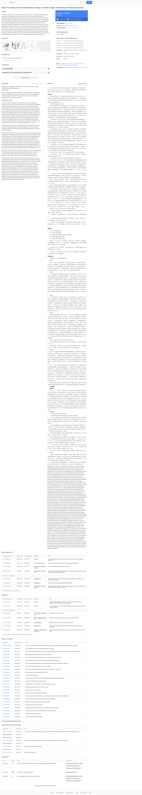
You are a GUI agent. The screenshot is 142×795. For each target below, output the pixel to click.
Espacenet (65, 67)
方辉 (76, 25)
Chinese (70, 23)
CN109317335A (6, 666)
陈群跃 (62, 25)
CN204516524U (6, 648)
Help (90, 792)
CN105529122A (6, 669)
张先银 (66, 25)
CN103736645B (6, 586)
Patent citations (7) (63, 63)
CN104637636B (6, 696)
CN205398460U (6, 698)
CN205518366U (6, 660)
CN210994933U (6, 675)
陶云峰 (72, 25)
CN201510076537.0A (8, 740)
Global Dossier (72, 67)
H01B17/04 (7, 58)
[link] (12, 58)
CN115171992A (6, 606)
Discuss (85, 67)
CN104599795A (6, 571)
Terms (76, 792)
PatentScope (79, 67)
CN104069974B (6, 672)
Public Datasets (69, 792)
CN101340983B (6, 578)
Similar (80, 19)
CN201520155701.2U (8, 752)
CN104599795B (6, 651)
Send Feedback (60, 792)
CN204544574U (6, 716)
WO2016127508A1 (7, 645)
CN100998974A (6, 559)
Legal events (77, 63)
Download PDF (62, 19)
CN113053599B (6, 625)
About (52, 792)
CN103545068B (6, 583)
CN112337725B (6, 613)
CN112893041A (6, 704)
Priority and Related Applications (70, 65)
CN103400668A (6, 566)
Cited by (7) (71, 63)
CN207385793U (6, 707)
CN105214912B (6, 713)
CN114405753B (6, 630)
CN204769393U (6, 690)
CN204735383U (6, 687)
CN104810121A (6, 684)
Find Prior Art (72, 19)
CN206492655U (6, 681)
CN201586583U (6, 563)
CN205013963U (6, 710)
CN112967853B (6, 617)
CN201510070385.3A (8, 731)
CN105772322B (6, 657)
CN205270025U (6, 678)
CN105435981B (6, 693)
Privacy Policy (83, 792)
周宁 (69, 25)
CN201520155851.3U (8, 746)
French (66, 23)
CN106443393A (6, 601)
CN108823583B (6, 654)
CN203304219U (6, 701)
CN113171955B (6, 622)
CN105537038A (6, 663)
